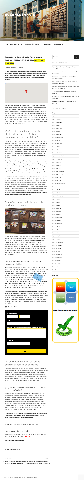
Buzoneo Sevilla (56, 236)
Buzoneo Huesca (56, 180)
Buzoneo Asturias (57, 128)
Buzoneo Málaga (56, 211)
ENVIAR (26, 351)
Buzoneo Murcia (56, 214)
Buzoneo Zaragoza (13, 449)
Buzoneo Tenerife (57, 245)
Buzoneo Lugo (56, 205)
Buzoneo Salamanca (57, 230)
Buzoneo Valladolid (57, 257)
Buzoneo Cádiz (56, 146)
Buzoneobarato (20, 14)
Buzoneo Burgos (56, 140)
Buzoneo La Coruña (57, 190)
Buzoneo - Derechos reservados (12, 477)
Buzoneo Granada (57, 168)
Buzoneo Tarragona (57, 242)
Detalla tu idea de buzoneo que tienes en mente (25, 327)
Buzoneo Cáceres (57, 143)
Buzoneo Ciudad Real (58, 156)
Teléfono (10, 340)
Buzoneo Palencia (57, 223)
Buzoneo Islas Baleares (58, 183)
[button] (26, 91)
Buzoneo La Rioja (57, 193)
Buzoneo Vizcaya (57, 260)
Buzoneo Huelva (56, 177)
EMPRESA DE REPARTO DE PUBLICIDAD (29, 55)
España (54, 269)
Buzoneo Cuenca (56, 162)
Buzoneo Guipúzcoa (57, 174)
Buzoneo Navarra (57, 217)
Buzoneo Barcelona (57, 137)
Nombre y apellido (14, 313)
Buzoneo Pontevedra (57, 226)
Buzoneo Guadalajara (58, 171)
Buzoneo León (56, 199)
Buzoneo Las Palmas (57, 196)
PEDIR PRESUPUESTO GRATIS (13, 44)
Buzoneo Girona (56, 165)
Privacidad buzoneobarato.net (29, 477)
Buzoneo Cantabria (57, 150)
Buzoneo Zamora (57, 263)
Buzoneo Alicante (57, 122)
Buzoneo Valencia (57, 254)
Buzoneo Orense (56, 220)
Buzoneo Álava (56, 116)
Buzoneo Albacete (57, 119)
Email (9, 320)
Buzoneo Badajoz (57, 134)
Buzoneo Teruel (56, 248)
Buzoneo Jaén (56, 186)
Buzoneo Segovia (57, 233)
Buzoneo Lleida (56, 202)
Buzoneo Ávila (56, 131)
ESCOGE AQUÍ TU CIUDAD (32, 44)
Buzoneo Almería (56, 125)
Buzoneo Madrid (56, 208)
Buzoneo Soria (56, 239)
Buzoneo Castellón (57, 153)
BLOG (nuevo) (47, 44)
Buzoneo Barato (58, 44)
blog (53, 113)
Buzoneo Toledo (56, 251)
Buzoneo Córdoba (57, 159)
